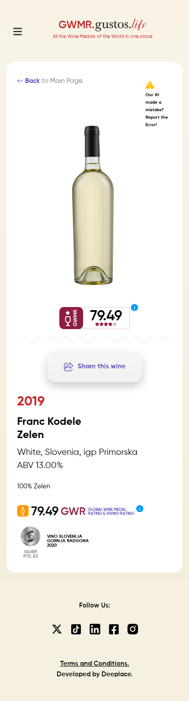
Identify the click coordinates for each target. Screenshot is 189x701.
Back (31, 81)
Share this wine (102, 366)
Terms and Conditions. (94, 663)
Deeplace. (117, 674)
